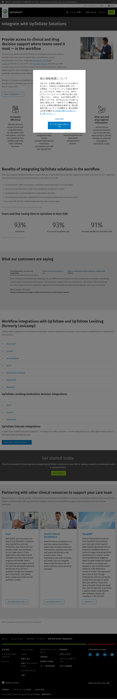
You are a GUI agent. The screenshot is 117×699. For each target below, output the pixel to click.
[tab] (24, 272)
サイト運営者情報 (47, 666)
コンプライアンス (28, 670)
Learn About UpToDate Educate (17, 442)
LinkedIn (105, 654)
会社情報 (5, 649)
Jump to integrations (13, 94)
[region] (59, 101)
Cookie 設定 (59, 119)
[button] (11, 344)
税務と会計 (25, 659)
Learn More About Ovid (16, 602)
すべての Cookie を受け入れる (59, 125)
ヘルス (24, 654)
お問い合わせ (64, 654)
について (41, 639)
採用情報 (44, 657)
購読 (111, 12)
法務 (23, 675)
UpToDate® (37, 60)
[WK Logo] (10, 682)
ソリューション (17, 639)
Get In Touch (57, 473)
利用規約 (5, 689)
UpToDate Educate (40, 64)
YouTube (112, 654)
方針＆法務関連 (65, 666)
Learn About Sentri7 (53, 602)
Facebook (90, 654)
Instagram (97, 654)
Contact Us (88, 602)
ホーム (4, 639)
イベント (5, 661)
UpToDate (30, 639)
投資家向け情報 (46, 661)
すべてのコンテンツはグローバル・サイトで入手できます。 (58, 2)
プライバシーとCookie (22, 689)
